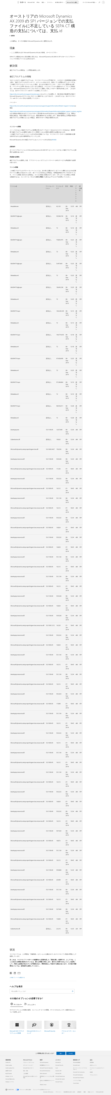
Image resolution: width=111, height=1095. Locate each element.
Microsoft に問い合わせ (48, 1092)
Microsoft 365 (31, 2)
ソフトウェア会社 (77, 1080)
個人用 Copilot (9, 1073)
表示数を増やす (59, 2)
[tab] (16, 1004)
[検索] (72, 991)
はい (61, 1053)
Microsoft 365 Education (45, 1070)
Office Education (43, 1073)
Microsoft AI (58, 1062)
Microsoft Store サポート (28, 1068)
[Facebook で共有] (11, 972)
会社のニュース (93, 1065)
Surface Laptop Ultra (10, 1068)
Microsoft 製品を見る (10, 1079)
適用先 (13, 35)
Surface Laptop (9, 1065)
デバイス (49, 2)
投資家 (91, 1072)
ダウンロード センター (28, 1065)
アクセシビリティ (93, 1075)
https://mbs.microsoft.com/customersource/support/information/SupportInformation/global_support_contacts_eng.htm (46, 111)
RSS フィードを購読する (18, 977)
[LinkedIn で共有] (14, 972)
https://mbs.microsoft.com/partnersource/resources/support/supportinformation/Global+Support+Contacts (42, 106)
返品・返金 (25, 1070)
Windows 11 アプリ (10, 1081)
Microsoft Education (44, 1062)
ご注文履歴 (25, 1073)
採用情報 (92, 1062)
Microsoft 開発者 (76, 1062)
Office (38, 2)
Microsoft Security (49, 1031)
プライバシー (58, 1092)
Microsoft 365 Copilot (60, 1079)
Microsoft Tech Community (78, 1072)
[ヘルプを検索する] (99, 2)
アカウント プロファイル (28, 1062)
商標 (85, 1092)
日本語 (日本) (11, 1089)
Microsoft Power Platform (78, 1077)
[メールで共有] (18, 972)
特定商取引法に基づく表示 (69, 1092)
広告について (91, 1092)
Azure (57, 1068)
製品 (43, 2)
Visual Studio (76, 1083)
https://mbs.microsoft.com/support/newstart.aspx (24, 94)
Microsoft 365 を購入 (72, 2)
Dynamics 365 (58, 1070)
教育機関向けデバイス (44, 1065)
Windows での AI (9, 1076)
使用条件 (79, 1092)
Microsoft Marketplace (78, 1075)
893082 (54, 140)
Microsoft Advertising (60, 1076)
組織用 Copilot (9, 1070)
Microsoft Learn (76, 1065)
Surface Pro (8, 1062)
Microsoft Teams (59, 1081)
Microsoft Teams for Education (46, 1068)
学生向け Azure (43, 1084)
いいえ (71, 1053)
